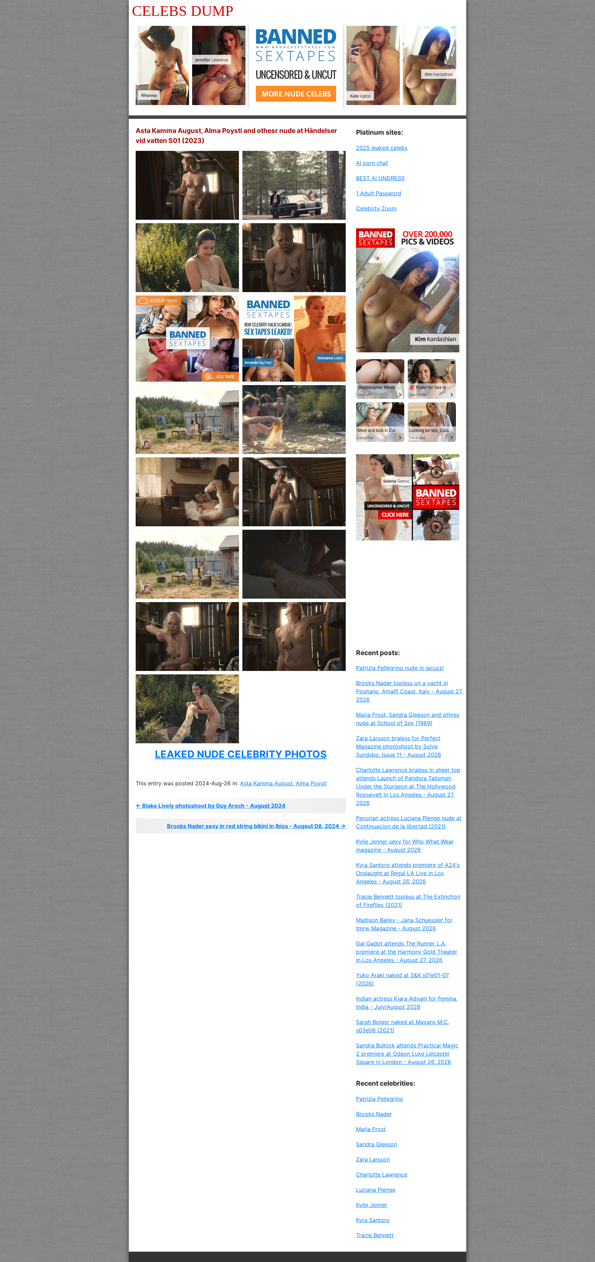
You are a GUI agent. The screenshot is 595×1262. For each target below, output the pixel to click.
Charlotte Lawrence (381, 1174)
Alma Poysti (311, 783)
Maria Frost (371, 1129)
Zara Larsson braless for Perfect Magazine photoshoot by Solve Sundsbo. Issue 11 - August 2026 (398, 746)
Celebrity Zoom (376, 208)
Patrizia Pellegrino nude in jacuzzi (400, 667)
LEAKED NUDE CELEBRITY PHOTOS (241, 754)
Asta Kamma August (266, 783)
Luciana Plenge (375, 1189)
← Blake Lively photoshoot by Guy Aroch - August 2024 (210, 805)
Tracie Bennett (375, 1235)
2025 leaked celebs (381, 147)
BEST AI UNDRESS (380, 178)
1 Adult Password (378, 193)
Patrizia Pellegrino (379, 1098)
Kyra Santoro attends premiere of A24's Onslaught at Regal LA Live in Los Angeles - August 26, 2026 (408, 873)
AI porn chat (372, 162)
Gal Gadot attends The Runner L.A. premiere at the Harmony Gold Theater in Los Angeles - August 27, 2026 (406, 951)
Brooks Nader (374, 1113)
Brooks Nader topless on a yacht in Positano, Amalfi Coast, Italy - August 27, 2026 (409, 691)
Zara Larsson (373, 1159)
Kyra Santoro (373, 1220)
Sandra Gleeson (376, 1144)
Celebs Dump (182, 11)
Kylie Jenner (371, 1204)
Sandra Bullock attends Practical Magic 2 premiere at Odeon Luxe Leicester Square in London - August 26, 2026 (407, 1053)
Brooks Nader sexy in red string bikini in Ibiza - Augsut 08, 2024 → (256, 826)
